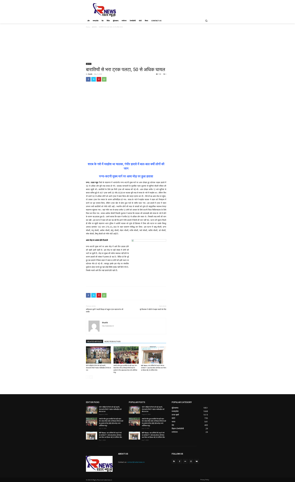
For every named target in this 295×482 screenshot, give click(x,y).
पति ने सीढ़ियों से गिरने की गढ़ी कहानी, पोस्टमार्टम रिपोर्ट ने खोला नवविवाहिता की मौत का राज (98, 368)
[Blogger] (174, 461)
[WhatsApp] (104, 79)
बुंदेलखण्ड (94, 27)
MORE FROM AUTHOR (113, 341)
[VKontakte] (196, 461)
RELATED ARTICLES (94, 341)
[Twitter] (93, 79)
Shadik (90, 74)
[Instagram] (191, 461)
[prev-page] (87, 377)
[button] (206, 20)
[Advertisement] (165, 10)
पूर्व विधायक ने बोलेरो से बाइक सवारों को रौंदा (153, 309)
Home (88, 27)
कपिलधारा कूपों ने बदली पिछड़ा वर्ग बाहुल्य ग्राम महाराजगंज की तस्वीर (104, 310)
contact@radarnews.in (136, 462)
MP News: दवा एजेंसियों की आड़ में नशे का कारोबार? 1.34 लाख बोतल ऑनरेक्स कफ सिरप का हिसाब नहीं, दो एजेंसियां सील (153, 368)
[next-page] (91, 377)
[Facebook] (88, 79)
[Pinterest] (99, 79)
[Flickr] (185, 461)
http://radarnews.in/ (108, 326)
